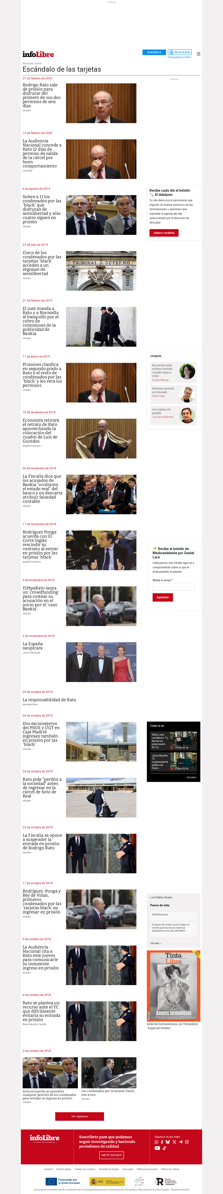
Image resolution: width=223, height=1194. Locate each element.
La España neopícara (33, 645)
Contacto (48, 1169)
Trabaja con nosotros (85, 1169)
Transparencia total (178, 57)
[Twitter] (174, 1142)
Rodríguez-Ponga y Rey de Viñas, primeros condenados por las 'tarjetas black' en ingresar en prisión (42, 901)
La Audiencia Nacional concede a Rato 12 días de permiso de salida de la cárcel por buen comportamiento (42, 153)
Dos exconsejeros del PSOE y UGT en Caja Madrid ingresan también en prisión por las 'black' (41, 734)
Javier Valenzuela (31, 652)
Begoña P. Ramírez (32, 446)
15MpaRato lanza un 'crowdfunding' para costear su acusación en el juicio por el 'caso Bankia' (41, 598)
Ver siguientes (79, 1116)
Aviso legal (127, 1169)
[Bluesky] (168, 1142)
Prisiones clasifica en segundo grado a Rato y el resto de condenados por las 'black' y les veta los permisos (42, 375)
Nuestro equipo (63, 1169)
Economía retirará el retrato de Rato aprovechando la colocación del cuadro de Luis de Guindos (41, 431)
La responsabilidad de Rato (49, 699)
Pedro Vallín (158, 396)
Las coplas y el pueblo (161, 411)
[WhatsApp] (156, 1142)
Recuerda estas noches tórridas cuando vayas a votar (162, 371)
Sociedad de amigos (109, 1169)
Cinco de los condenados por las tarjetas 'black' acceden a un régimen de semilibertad (42, 263)
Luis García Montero (163, 417)
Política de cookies (170, 1169)
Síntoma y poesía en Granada (163, 390)
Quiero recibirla (164, 233)
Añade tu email (162, 580)
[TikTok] (164, 1148)
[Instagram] (187, 1142)
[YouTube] (157, 1148)
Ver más (155, 943)
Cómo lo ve (157, 725)
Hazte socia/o (111, 1155)
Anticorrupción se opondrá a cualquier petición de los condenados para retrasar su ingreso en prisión (49, 1095)
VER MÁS (191, 777)
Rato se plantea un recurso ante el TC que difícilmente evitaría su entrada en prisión (41, 1011)
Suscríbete (154, 52)
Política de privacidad (147, 1169)
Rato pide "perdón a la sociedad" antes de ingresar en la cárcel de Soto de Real (42, 787)
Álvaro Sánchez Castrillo (34, 1024)
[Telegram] (181, 1142)
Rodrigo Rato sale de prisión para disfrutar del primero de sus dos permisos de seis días (41, 95)
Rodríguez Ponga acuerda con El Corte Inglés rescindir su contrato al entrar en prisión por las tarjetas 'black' (40, 545)
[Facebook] (162, 1142)
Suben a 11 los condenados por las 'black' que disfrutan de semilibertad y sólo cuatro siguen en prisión (42, 209)
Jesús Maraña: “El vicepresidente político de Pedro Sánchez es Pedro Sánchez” (160, 762)
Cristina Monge (160, 380)
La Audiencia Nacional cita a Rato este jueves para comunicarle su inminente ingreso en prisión (41, 957)
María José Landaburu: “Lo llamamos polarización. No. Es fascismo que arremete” (160, 741)
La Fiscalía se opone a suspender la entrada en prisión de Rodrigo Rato (42, 841)
